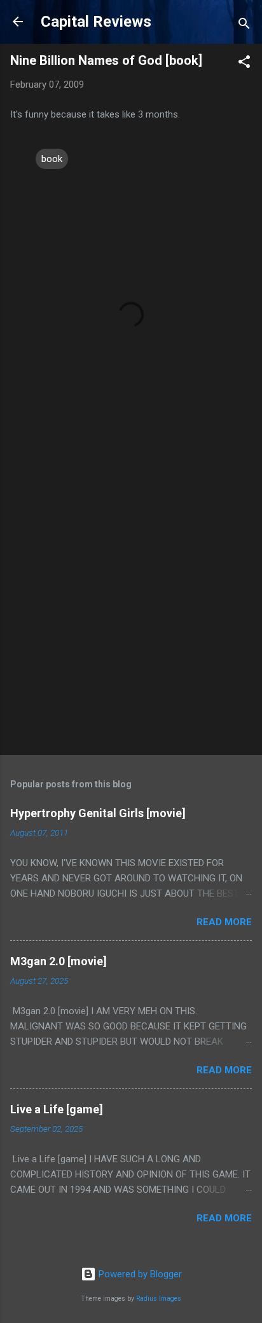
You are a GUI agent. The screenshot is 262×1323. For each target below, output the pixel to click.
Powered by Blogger (139, 1274)
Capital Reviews (96, 22)
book (51, 159)
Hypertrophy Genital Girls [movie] (98, 813)
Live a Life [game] (56, 1109)
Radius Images (158, 1298)
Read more (224, 922)
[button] (244, 64)
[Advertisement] (131, 604)
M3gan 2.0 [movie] (58, 961)
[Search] (244, 25)
